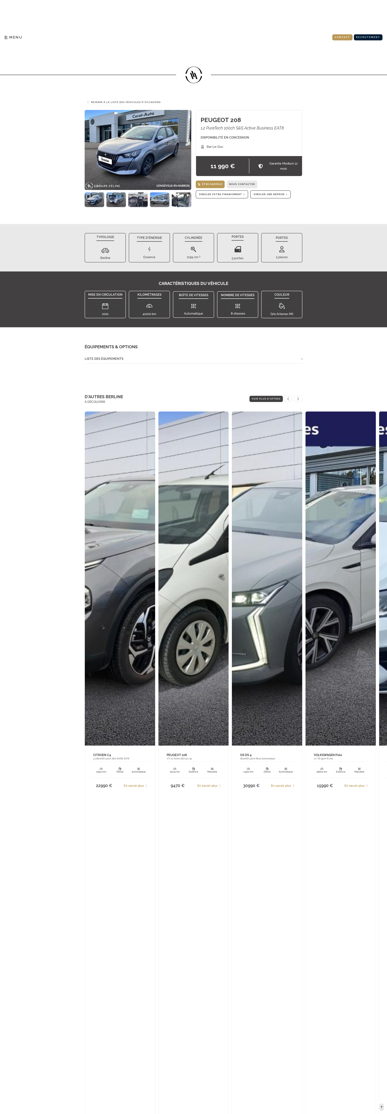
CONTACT (342, 37)
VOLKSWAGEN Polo (328, 755)
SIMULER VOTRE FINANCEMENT (220, 194)
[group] (94, 199)
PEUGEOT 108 (177, 755)
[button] (193, 359)
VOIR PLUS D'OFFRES (266, 398)
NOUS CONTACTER (242, 184)
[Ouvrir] (13, 37)
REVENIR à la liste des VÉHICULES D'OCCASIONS (126, 102)
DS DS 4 (246, 755)
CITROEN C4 (102, 755)
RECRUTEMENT (368, 37)
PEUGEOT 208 (221, 119)
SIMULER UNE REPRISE (269, 194)
